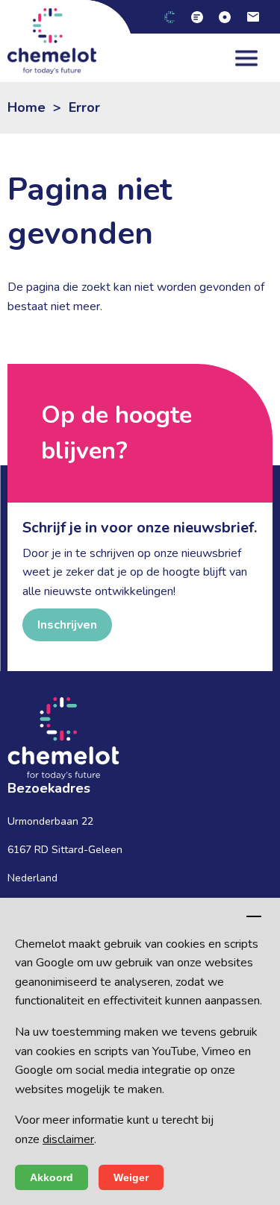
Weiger (131, 1177)
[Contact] (259, 16)
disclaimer (68, 1139)
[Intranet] (230, 16)
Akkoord (51, 1177)
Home (26, 107)
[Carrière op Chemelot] (203, 16)
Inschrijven (67, 625)
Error (84, 107)
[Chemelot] (175, 16)
